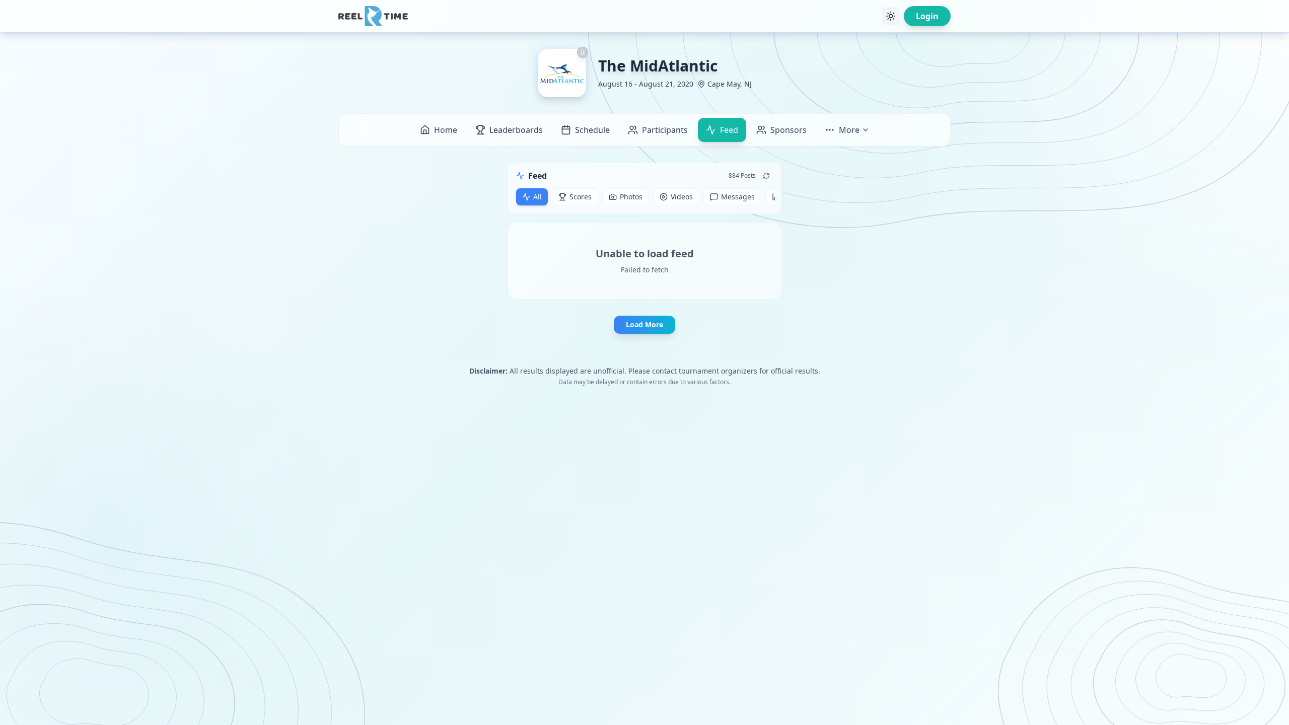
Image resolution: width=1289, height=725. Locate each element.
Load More (644, 324)
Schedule (592, 129)
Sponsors (788, 129)
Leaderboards (516, 129)
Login (927, 16)
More (849, 129)
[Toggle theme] (891, 16)
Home (445, 129)
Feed (729, 129)
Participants (665, 129)
